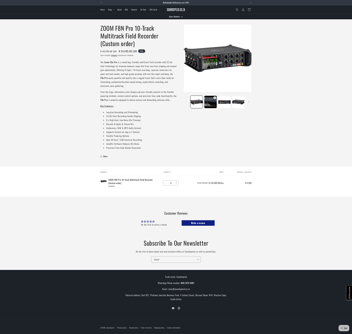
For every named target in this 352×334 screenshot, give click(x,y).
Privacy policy (122, 328)
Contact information (173, 328)
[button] (111, 9)
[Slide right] (249, 102)
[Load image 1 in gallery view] (196, 102)
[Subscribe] (198, 259)
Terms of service (146, 328)
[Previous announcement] (101, 2)
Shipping (114, 55)
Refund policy (133, 328)
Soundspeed (110, 328)
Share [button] (105, 156)
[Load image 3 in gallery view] (238, 102)
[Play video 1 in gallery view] (210, 102)
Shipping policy (159, 328)
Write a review (198, 223)
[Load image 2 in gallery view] (224, 102)
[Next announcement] (251, 2)
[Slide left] (187, 102)
